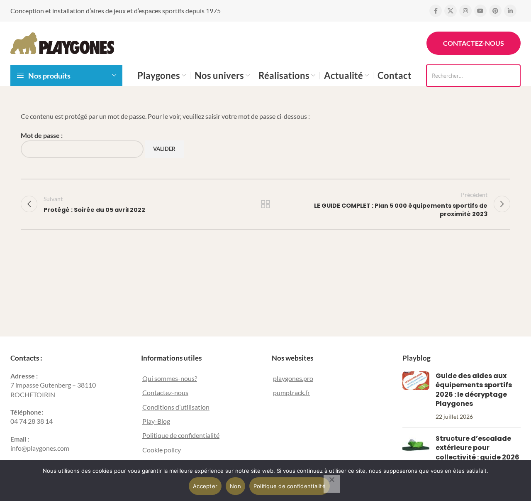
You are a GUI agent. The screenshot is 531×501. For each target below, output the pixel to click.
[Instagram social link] (465, 11)
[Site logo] (62, 42)
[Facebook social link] (435, 11)
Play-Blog (156, 421)
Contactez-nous (473, 43)
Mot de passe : (42, 135)
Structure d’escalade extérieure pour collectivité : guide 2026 (477, 448)
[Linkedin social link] (510, 11)
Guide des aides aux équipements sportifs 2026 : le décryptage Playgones (474, 389)
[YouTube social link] (480, 11)
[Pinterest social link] (495, 11)
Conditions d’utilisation (175, 407)
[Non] (332, 484)
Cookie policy (161, 450)
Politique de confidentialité (180, 435)
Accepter (205, 486)
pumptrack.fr (291, 392)
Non (235, 486)
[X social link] (450, 11)
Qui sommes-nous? (169, 378)
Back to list (266, 204)
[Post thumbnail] (415, 396)
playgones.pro (293, 378)
